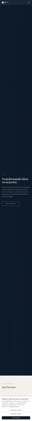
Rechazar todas (16, 410)
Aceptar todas (16, 414)
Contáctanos (10, 203)
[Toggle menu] (28, 2)
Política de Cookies (14, 406)
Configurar (16, 417)
